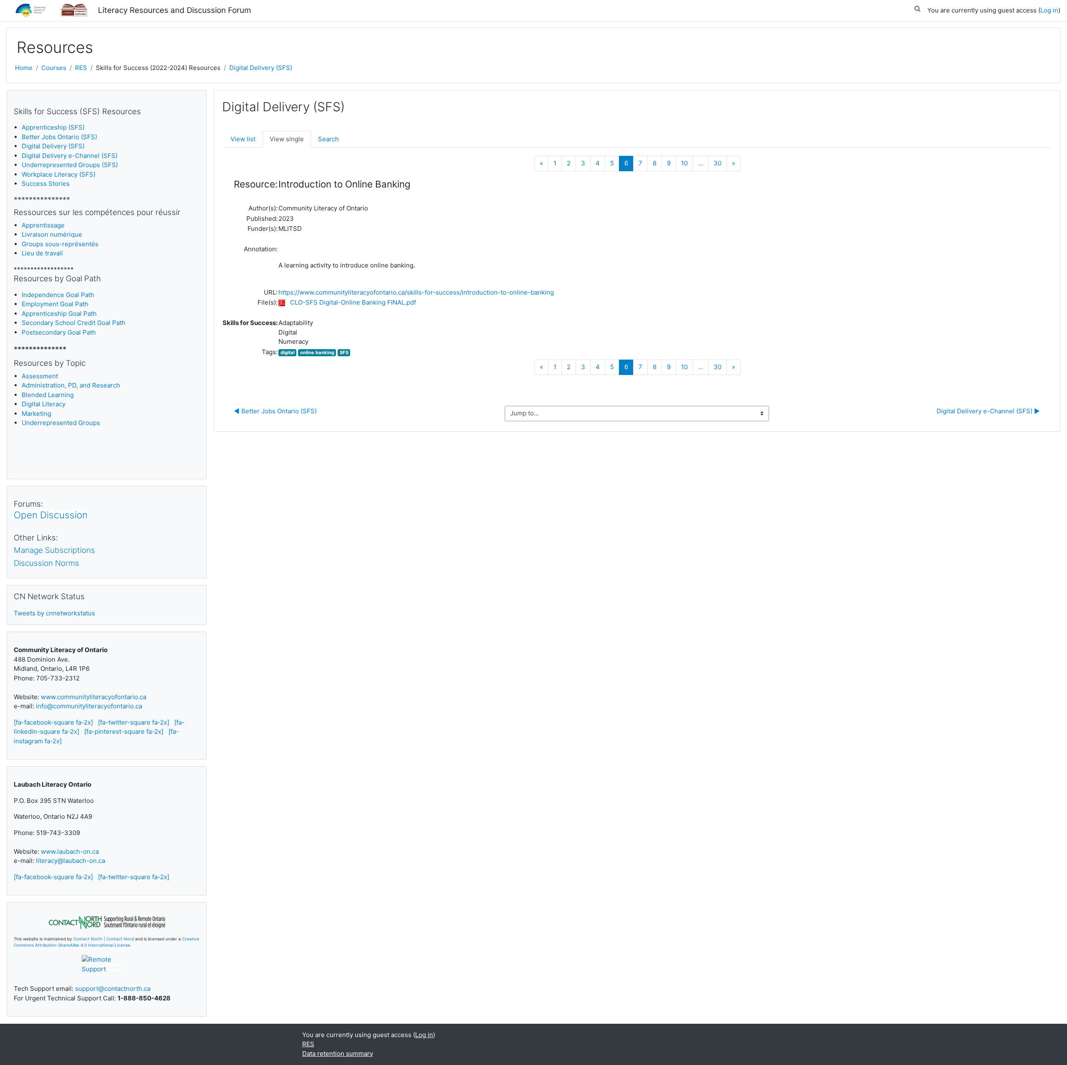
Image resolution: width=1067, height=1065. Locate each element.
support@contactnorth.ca (112, 988)
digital (288, 352)
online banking (317, 352)
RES (81, 68)
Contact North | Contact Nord (103, 938)
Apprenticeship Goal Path (59, 314)
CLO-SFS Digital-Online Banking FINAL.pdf (353, 302)
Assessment (40, 376)
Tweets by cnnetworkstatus (54, 613)
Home (24, 68)
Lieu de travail (42, 253)
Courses (53, 68)
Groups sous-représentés (60, 244)
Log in (1049, 10)
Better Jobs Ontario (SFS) (59, 137)
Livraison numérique (52, 234)
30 (717, 163)
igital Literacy (43, 404)
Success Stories (46, 184)
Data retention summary (337, 1054)
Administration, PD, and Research (71, 385)
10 (684, 163)
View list (242, 139)
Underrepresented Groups (61, 423)
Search (328, 139)
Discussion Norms (46, 563)
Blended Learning (48, 395)
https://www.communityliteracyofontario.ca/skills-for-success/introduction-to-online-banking (416, 292)
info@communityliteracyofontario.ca (89, 706)
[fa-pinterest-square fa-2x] (123, 731)
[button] (917, 7)
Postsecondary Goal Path (59, 332)
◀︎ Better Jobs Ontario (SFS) (276, 411)
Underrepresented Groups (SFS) (70, 165)
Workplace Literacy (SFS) (58, 174)
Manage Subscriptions (54, 550)
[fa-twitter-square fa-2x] (133, 722)
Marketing (36, 414)
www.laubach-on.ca (70, 851)
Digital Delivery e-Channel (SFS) (70, 156)
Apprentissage (43, 225)
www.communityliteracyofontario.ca (93, 697)
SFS (344, 352)
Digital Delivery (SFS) (260, 68)
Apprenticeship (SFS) (53, 127)
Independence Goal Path (58, 295)
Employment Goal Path (55, 304)
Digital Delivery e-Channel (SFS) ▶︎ (988, 411)
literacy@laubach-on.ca (70, 861)
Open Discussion (51, 514)
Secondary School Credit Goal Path (73, 323)
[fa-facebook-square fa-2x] (53, 722)
